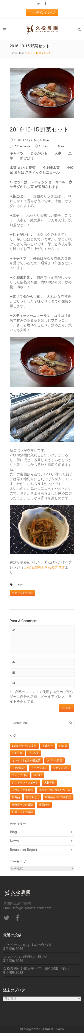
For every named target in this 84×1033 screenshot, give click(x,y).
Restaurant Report (23, 850)
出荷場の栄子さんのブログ (44, 567)
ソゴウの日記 (54, 760)
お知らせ (17, 753)
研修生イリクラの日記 (58, 797)
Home (13, 53)
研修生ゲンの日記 (22, 804)
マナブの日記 (60, 767)
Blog (21, 53)
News (14, 841)
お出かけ (48, 745)
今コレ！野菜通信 (22, 790)
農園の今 (44, 804)
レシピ (38, 775)
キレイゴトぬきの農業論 (26, 760)
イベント (34, 753)
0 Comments (22, 146)
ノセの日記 (18, 767)
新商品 (16, 797)
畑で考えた (32, 797)
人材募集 (49, 782)
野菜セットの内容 (22, 593)
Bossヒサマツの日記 (24, 745)
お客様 (63, 745)
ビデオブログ (39, 767)
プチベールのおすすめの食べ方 (27, 945)
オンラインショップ (43, 12)
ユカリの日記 (20, 775)
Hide (46, 140)
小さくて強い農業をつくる (54, 790)
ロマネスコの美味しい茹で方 (25, 957)
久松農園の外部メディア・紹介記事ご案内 (36, 969)
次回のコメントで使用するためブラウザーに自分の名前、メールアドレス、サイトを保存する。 (41, 696)
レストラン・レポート (25, 782)
